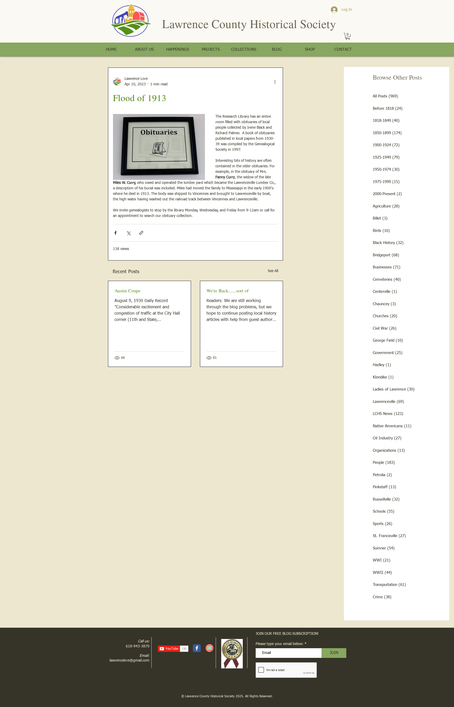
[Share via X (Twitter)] (128, 232)
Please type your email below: (279, 644)
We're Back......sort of (228, 290)
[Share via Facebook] (115, 232)
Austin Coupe (128, 290)
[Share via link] (141, 232)
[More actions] (275, 82)
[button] (348, 36)
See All (273, 271)
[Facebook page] (197, 648)
